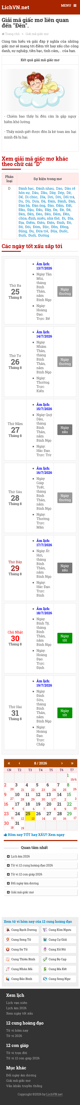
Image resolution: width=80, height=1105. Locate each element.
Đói (28, 226)
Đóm (36, 226)
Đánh (62, 201)
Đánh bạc (26, 188)
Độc (46, 226)
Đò (69, 222)
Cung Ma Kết (58, 969)
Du (21, 201)
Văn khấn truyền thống (24, 1086)
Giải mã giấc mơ (37, 34)
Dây (52, 192)
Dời (58, 197)
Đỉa (70, 218)
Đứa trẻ (42, 231)
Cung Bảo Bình (21, 979)
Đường (43, 235)
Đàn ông (38, 205)
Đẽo (48, 214)
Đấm (60, 205)
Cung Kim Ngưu (60, 930)
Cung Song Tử (21, 940)
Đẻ (68, 209)
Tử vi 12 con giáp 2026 (26, 874)
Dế (21, 197)
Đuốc (63, 231)
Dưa (35, 201)
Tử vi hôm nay (17, 1030)
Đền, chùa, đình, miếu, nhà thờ (44, 216)
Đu (31, 231)
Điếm (30, 222)
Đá (43, 201)
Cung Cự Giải (58, 940)
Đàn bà (24, 205)
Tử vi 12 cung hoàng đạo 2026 (31, 865)
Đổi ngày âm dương (24, 883)
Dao (59, 188)
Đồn (54, 226)
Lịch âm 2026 (20, 856)
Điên (41, 222)
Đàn (71, 201)
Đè (62, 209)
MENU (66, 5)
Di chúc (31, 197)
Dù (27, 201)
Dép (61, 192)
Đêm (57, 214)
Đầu (22, 209)
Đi (63, 218)
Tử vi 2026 (14, 1036)
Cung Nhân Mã (21, 969)
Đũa (54, 231)
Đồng (64, 226)
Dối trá (68, 197)
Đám (51, 201)
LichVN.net (15, 7)
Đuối (22, 235)
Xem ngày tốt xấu (19, 1013)
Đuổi (32, 235)
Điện (50, 222)
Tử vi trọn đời (16, 1053)
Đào (51, 205)
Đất (68, 205)
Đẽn (30, 214)
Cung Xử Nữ (57, 949)
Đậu (30, 209)
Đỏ (21, 226)
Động (23, 231)
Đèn (22, 214)
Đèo (39, 214)
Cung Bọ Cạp (57, 959)
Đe (55, 209)
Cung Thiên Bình (23, 959)
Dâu (35, 192)
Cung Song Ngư (59, 979)
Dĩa (42, 197)
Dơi (50, 197)
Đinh (60, 222)
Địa (21, 222)
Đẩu (39, 209)
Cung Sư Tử (19, 949)
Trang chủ (12, 34)
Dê (69, 192)
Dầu (44, 192)
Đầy (48, 209)
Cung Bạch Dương (24, 930)
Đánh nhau (45, 188)
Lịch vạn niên (16, 1002)
